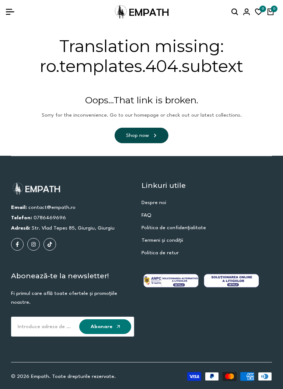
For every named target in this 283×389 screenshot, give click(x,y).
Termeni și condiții (162, 240)
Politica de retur (160, 252)
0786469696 (50, 217)
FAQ (146, 215)
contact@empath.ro (52, 207)
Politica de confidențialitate (174, 227)
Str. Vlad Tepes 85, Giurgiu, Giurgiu (73, 228)
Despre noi (154, 202)
